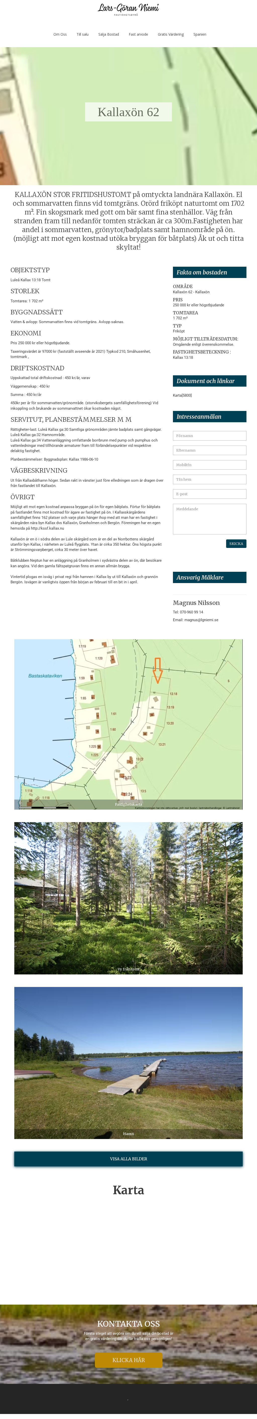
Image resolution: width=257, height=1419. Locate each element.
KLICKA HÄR (128, 1360)
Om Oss (60, 34)
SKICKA (236, 543)
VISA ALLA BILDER (128, 1158)
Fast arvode (138, 34)
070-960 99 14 (191, 612)
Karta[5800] (182, 395)
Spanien (200, 34)
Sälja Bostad (108, 34)
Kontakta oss (128, 1324)
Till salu (83, 34)
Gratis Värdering (171, 34)
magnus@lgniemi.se (201, 620)
